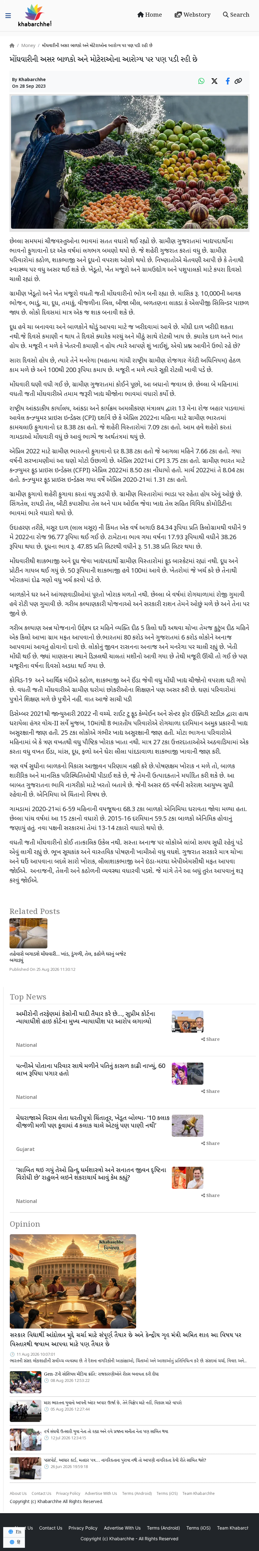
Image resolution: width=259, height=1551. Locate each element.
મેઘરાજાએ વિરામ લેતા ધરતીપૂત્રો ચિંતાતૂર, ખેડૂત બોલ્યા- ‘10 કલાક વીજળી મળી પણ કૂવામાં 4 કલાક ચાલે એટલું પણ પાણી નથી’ (93, 1122)
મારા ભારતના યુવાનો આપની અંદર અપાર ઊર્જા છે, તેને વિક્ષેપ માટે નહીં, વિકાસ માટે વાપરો (113, 1403)
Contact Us (41, 1493)
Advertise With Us (101, 1493)
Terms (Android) (137, 1493)
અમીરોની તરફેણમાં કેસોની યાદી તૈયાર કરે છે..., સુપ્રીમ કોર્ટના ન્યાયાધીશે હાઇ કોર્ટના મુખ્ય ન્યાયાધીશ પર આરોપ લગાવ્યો (85, 1018)
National (26, 1045)
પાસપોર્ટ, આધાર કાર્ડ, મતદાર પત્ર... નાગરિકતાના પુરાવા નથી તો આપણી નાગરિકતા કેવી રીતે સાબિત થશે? (125, 1460)
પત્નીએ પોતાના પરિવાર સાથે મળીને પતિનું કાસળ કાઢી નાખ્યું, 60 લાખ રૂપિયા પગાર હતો (90, 1070)
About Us (18, 1493)
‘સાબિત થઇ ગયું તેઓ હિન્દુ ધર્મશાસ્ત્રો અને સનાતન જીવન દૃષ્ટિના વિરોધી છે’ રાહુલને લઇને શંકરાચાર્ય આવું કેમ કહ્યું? (91, 1174)
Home (153, 15)
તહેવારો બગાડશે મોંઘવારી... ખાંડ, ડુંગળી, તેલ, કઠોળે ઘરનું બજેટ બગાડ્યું (67, 957)
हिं (18, 1542)
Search (239, 15)
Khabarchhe (32, 80)
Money (28, 46)
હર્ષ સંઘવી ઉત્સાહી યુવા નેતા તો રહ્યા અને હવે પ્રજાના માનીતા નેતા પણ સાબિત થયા (106, 1432)
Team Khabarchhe (198, 1493)
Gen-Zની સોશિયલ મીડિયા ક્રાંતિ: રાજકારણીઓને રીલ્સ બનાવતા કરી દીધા (101, 1374)
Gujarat (25, 1150)
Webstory (196, 15)
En (18, 1532)
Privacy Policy (68, 1493)
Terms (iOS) (167, 1493)
